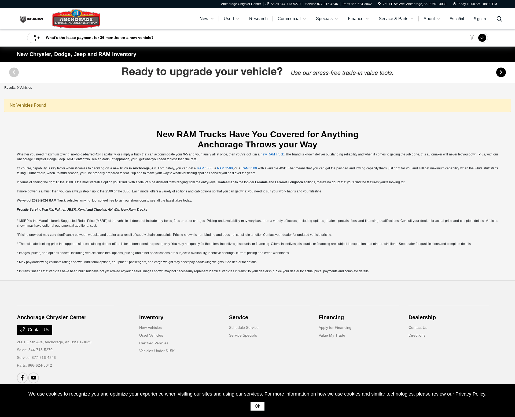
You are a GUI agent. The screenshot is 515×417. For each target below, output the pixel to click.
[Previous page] (13, 72)
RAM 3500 (249, 168)
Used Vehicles (151, 335)
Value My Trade (332, 335)
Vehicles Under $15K (157, 351)
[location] (379, 4)
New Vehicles (150, 327)
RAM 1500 (205, 168)
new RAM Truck (272, 154)
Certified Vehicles (153, 343)
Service (238, 317)
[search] (499, 19)
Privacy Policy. (471, 394)
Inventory (151, 317)
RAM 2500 (225, 168)
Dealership (422, 317)
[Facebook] (22, 378)
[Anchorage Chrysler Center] (63, 18)
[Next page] (501, 72)
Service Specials (243, 335)
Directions (417, 335)
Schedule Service (244, 327)
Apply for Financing (335, 327)
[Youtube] (33, 378)
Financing (331, 317)
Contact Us (38, 329)
